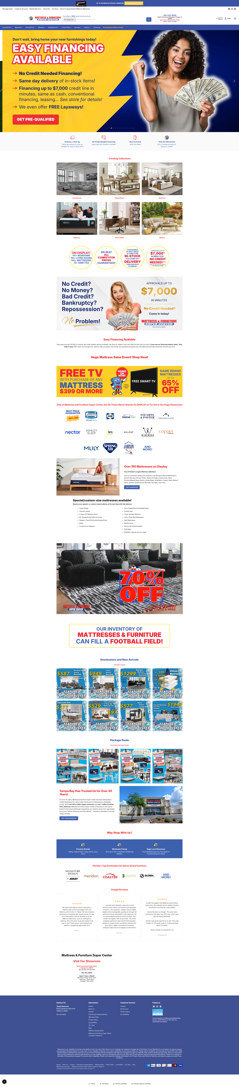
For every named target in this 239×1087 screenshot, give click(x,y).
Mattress (41, 27)
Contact (91, 1009)
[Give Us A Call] (135, 139)
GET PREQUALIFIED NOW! (134, 3)
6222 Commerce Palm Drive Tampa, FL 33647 (170, 17)
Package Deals (7, 9)
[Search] (148, 19)
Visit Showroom (132, 485)
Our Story (55, 9)
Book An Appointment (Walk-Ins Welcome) (75, 9)
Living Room (6, 27)
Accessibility (93, 1020)
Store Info (46, 9)
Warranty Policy (94, 1015)
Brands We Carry (35, 9)
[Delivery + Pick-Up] (72, 139)
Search (91, 1004)
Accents (77, 27)
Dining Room (30, 27)
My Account (124, 1006)
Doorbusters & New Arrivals (113, 27)
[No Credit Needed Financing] (104, 139)
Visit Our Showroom (68, 816)
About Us (92, 1006)
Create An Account (21, 9)
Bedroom (18, 27)
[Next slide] (234, 80)
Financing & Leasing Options (98, 1012)
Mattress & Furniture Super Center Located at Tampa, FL (88, 1064)
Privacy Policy (93, 1017)
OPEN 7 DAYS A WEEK (170, 21)
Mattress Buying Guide (96, 1028)
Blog (90, 1025)
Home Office (66, 27)
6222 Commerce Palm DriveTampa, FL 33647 (65, 1006)
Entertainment (53, 27)
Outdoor (87, 27)
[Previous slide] (5, 80)
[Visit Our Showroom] (167, 139)
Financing (97, 27)
